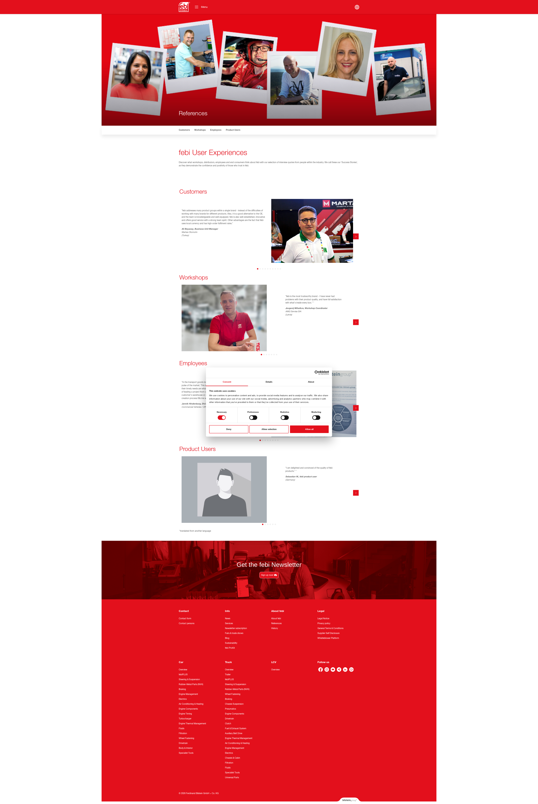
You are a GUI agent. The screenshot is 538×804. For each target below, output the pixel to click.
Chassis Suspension (234, 704)
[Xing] (339, 669)
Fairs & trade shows (234, 633)
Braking (182, 689)
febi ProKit (230, 648)
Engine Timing (185, 714)
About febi (277, 611)
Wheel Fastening (186, 738)
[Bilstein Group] (349, 801)
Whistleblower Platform (328, 638)
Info (227, 611)
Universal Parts (232, 777)
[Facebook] (320, 669)
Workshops (200, 130)
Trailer (228, 674)
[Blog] (351, 669)
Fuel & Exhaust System (235, 728)
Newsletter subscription (236, 628)
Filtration (183, 733)
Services (229, 623)
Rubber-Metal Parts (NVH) (191, 684)
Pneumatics (230, 709)
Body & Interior (186, 748)
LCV (273, 662)
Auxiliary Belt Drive (233, 733)
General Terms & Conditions (330, 628)
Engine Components (188, 709)
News (227, 618)
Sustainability (231, 643)
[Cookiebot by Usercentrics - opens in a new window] (316, 373)
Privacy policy (323, 623)
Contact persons (186, 623)
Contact (184, 611)
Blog (227, 638)
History (274, 628)
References (276, 623)
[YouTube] (333, 669)
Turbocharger (185, 719)
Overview (183, 670)
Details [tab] (269, 381)
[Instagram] (326, 669)
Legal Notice (323, 618)
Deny (228, 429)
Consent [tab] (227, 381)
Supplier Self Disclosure (328, 633)
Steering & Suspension (189, 679)
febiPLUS (183, 674)
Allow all (309, 429)
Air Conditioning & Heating (191, 704)
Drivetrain (183, 743)
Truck (228, 662)
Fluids (181, 728)
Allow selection (269, 429)
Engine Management (188, 694)
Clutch (228, 723)
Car (181, 662)
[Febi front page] (184, 7)
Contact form (185, 618)
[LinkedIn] (345, 669)
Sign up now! (267, 575)
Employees (215, 130)
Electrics (183, 699)
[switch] (253, 417)
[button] (182, 130)
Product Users (233, 130)
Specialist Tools (186, 753)
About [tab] (311, 381)
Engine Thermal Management (192, 723)
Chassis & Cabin (232, 758)
